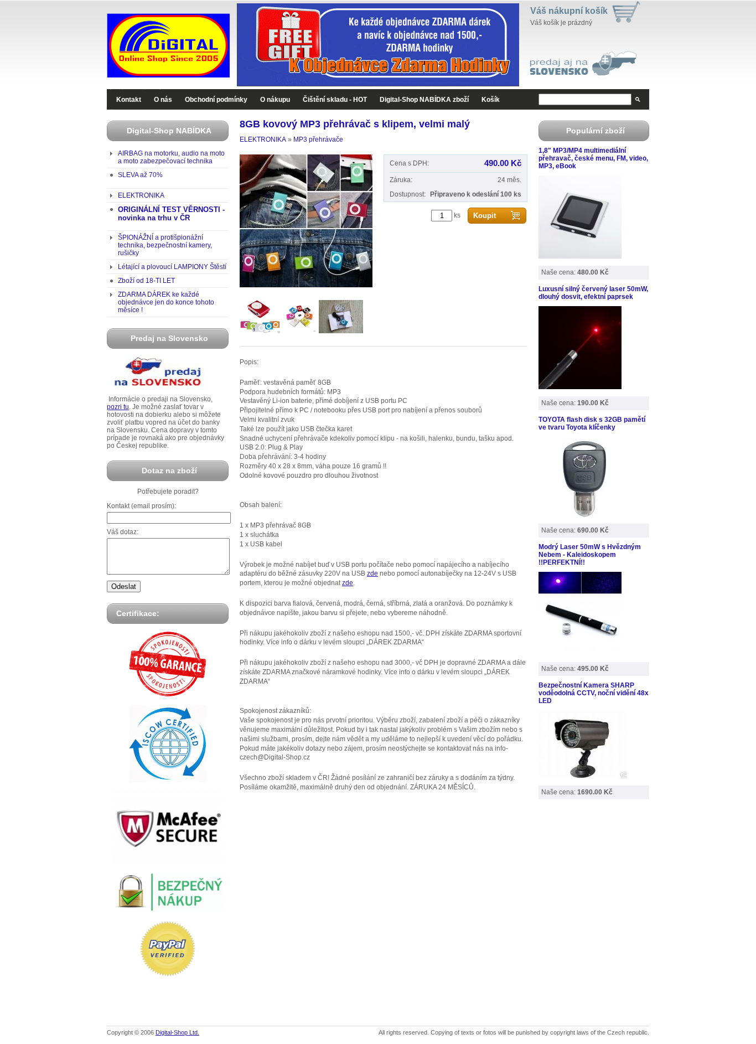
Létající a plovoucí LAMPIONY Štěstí (172, 267)
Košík (490, 100)
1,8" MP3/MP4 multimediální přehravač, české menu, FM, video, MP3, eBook (593, 158)
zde (372, 573)
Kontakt (128, 100)
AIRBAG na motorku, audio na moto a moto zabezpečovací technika (171, 157)
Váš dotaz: (122, 532)
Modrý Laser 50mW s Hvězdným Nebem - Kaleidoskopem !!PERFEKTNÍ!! (589, 554)
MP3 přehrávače (318, 139)
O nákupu (275, 100)
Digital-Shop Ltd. (177, 1032)
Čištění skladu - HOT (335, 100)
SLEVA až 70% (140, 175)
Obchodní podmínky (216, 100)
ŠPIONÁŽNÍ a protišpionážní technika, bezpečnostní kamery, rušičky (165, 245)
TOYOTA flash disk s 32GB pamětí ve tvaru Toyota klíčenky (591, 423)
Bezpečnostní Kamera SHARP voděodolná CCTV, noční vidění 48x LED (593, 693)
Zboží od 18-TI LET (146, 281)
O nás (163, 100)
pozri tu (118, 407)
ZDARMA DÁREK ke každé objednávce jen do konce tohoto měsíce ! (166, 302)
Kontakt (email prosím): (141, 506)
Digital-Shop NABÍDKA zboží (424, 100)
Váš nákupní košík (569, 10)
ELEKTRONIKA (141, 195)
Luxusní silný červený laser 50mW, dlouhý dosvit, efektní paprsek (593, 293)
